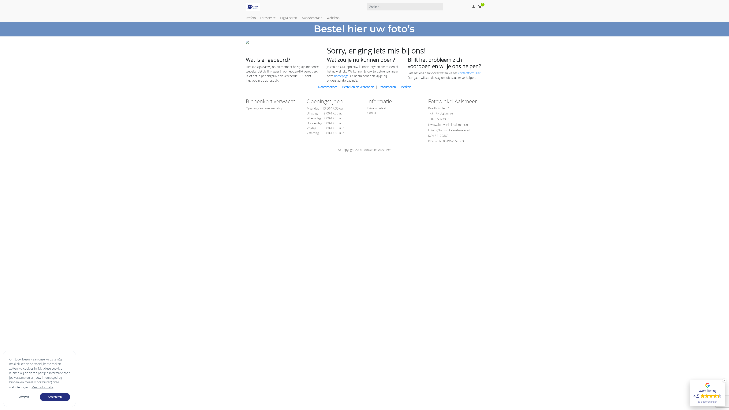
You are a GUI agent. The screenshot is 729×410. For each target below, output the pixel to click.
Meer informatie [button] (42, 387)
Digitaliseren (288, 18)
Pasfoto (251, 18)
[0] (479, 7)
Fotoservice (268, 18)
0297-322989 (440, 119)
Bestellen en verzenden (358, 87)
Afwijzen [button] (24, 397)
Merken (406, 87)
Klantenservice (328, 87)
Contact (372, 113)
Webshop (333, 18)
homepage (341, 76)
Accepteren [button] (55, 397)
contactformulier (469, 73)
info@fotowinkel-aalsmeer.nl (450, 130)
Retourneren (387, 87)
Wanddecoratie (311, 18)
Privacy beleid (376, 108)
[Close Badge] (724, 380)
